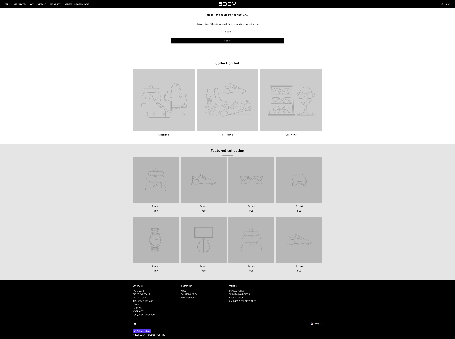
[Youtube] (135, 324)
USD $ (316, 323)
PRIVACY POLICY (236, 290)
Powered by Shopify (156, 334)
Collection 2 (227, 134)
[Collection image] (164, 100)
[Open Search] (442, 4)
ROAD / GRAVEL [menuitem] (19, 4)
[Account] (446, 4)
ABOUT (184, 290)
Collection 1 (163, 134)
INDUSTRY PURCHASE (143, 301)
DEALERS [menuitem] (68, 4)
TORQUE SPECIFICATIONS (144, 314)
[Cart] (449, 4)
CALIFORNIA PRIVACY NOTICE (242, 301)
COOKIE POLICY (236, 297)
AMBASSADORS (188, 297)
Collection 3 (291, 134)
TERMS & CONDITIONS (239, 294)
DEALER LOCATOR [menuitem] (81, 4)
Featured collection (227, 150)
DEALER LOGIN (139, 297)
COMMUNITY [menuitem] (55, 4)
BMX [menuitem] (32, 4)
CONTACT (137, 304)
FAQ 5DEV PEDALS (141, 294)
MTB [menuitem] (6, 4)
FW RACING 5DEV (189, 294)
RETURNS (137, 308)
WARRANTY (138, 311)
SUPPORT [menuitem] (42, 4)
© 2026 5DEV (139, 334)
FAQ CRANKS (138, 290)
